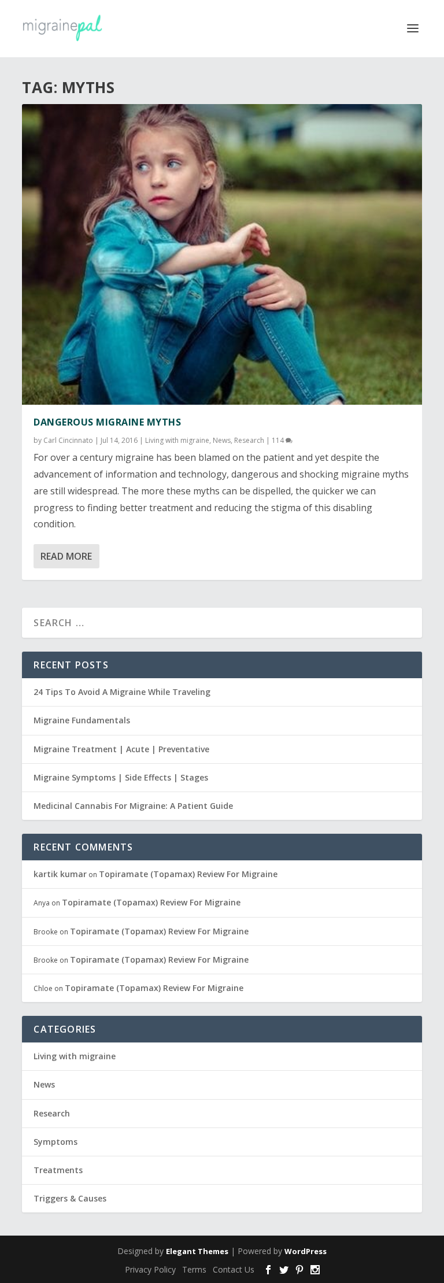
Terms (194, 1269)
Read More (66, 556)
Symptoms (55, 1141)
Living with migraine (177, 440)
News (222, 440)
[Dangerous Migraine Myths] (221, 254)
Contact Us (233, 1269)
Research (249, 440)
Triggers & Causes (70, 1198)
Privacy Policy (150, 1269)
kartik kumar (60, 873)
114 (279, 440)
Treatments (58, 1169)
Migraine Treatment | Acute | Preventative (121, 749)
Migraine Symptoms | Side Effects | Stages (121, 777)
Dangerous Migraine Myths (107, 422)
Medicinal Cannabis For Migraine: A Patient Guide (133, 805)
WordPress (305, 1251)
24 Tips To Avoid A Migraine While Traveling (122, 691)
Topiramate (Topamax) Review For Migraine (188, 873)
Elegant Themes (197, 1251)
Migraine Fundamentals (82, 720)
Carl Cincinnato (68, 440)
